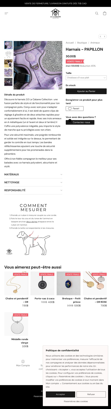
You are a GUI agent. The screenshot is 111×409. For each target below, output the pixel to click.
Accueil (70, 42)
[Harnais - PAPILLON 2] (8, 63)
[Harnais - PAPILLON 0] (8, 45)
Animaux (95, 42)
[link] (76, 400)
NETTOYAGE (11, 182)
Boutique (82, 42)
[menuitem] (100, 36)
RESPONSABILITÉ (14, 190)
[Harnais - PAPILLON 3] (8, 73)
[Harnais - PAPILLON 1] (8, 54)
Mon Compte (23, 365)
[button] (55, 13)
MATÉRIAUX (11, 174)
